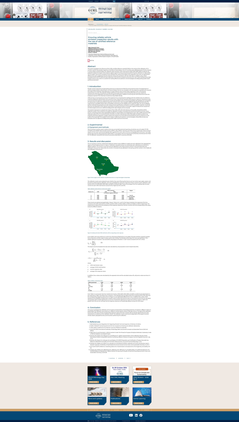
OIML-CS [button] (140, 19)
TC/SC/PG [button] (148, 19)
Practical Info (106, 410)
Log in (145, 1)
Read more (93, 382)
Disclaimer (116, 410)
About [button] (97, 19)
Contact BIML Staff (94, 410)
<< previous (111, 358)
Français (91, 1)
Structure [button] (118, 19)
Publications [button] (107, 19)
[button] (90, 19)
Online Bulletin (100, 24)
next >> (129, 358)
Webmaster (146, 410)
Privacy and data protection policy (131, 410)
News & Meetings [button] (129, 19)
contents (120, 358)
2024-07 (106, 24)
